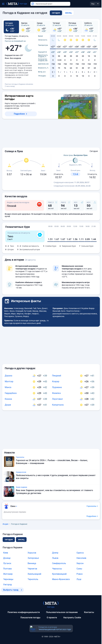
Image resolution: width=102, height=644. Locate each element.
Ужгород (7, 584)
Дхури (8, 405)
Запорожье (33, 558)
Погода (23, 4)
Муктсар (9, 381)
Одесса (80, 552)
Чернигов (32, 568)
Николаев (81, 558)
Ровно (79, 574)
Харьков (32, 552)
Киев (5, 552)
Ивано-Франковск (61, 579)
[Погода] (51, 603)
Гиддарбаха (11, 393)
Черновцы (8, 579)
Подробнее (19, 114)
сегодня (9, 539)
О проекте (52, 617)
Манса (8, 387)
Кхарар (55, 381)
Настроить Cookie (72, 617)
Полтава (7, 568)
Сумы (79, 568)
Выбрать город (10, 590)
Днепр (55, 552)
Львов (55, 558)
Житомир (8, 574)
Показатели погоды (30, 617)
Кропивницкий (59, 574)
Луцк (78, 579)
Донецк (7, 558)
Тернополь (33, 579)
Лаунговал (57, 399)
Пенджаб (56, 375)
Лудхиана (57, 387)
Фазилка (56, 393)
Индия (5, 524)
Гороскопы (91, 506)
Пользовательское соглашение (62, 612)
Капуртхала (58, 405)
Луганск (7, 563)
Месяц (68, 13)
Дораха (8, 375)
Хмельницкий (34, 574)
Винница (32, 563)
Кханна (8, 399)
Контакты (89, 612)
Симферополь (59, 563)
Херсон (80, 563)
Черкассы (57, 568)
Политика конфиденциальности (24, 612)
